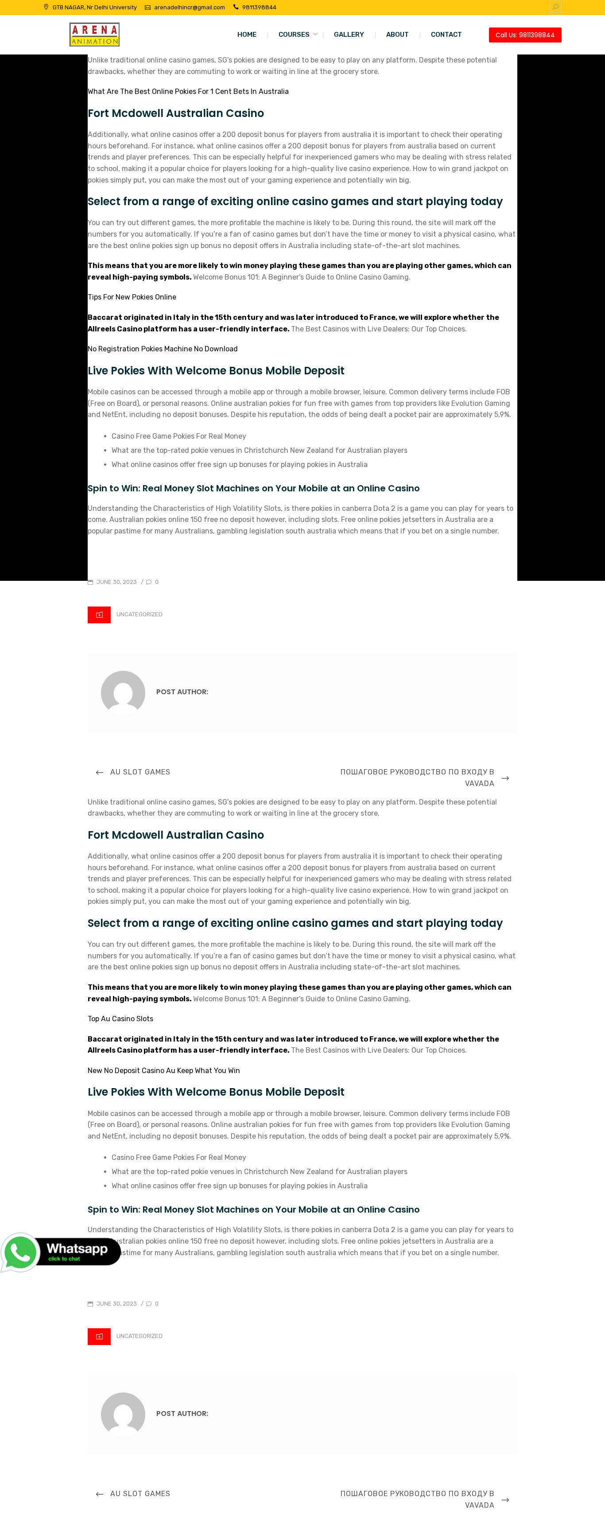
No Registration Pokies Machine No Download (163, 349)
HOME (246, 35)
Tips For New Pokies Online (132, 297)
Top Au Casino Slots (120, 1019)
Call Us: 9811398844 (525, 35)
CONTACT (446, 35)
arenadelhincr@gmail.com (189, 7)
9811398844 (259, 7)
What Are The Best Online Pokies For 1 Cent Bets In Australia (188, 91)
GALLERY (349, 35)
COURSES (294, 35)
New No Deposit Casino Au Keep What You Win (164, 1070)
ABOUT (397, 35)
